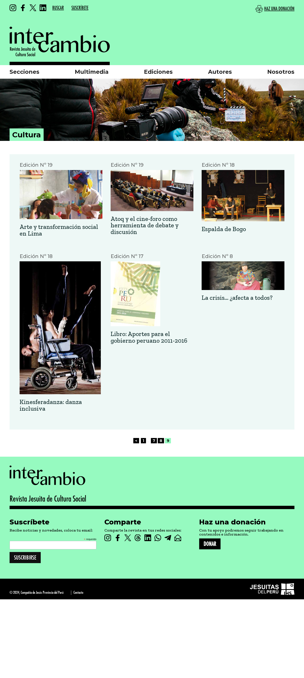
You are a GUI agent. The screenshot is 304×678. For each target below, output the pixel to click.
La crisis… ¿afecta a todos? (237, 297)
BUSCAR (58, 8)
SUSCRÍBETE (79, 8)
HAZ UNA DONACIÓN (279, 8)
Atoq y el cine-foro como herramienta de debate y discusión (144, 225)
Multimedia (92, 71)
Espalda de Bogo (224, 229)
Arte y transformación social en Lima (59, 230)
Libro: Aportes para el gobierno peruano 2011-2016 (149, 337)
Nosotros (280, 71)
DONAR (210, 544)
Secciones (24, 71)
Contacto (78, 592)
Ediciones (158, 71)
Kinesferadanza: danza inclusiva (51, 405)
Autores (220, 71)
